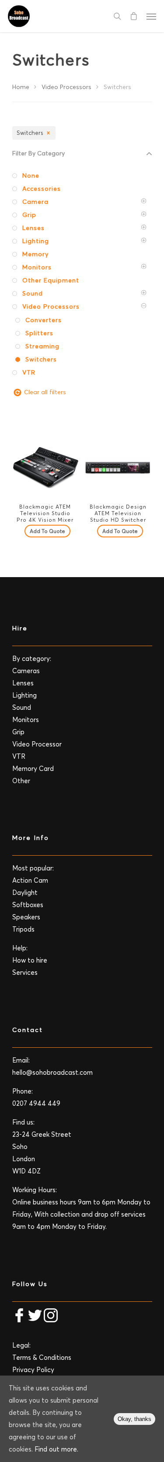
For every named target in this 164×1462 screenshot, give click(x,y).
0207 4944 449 (36, 1103)
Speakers (26, 917)
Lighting (24, 695)
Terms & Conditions (41, 1357)
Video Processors (66, 87)
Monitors (25, 720)
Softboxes (27, 905)
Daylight (25, 892)
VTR (18, 756)
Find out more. (56, 1449)
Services (25, 972)
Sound (21, 707)
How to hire (29, 960)
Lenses (23, 683)
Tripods (23, 929)
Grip (18, 732)
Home (20, 87)
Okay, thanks (134, 1419)
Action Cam (30, 880)
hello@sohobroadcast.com (52, 1072)
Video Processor (37, 744)
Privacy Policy (33, 1370)
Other (21, 781)
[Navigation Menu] (151, 16)
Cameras (26, 671)
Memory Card (33, 768)
